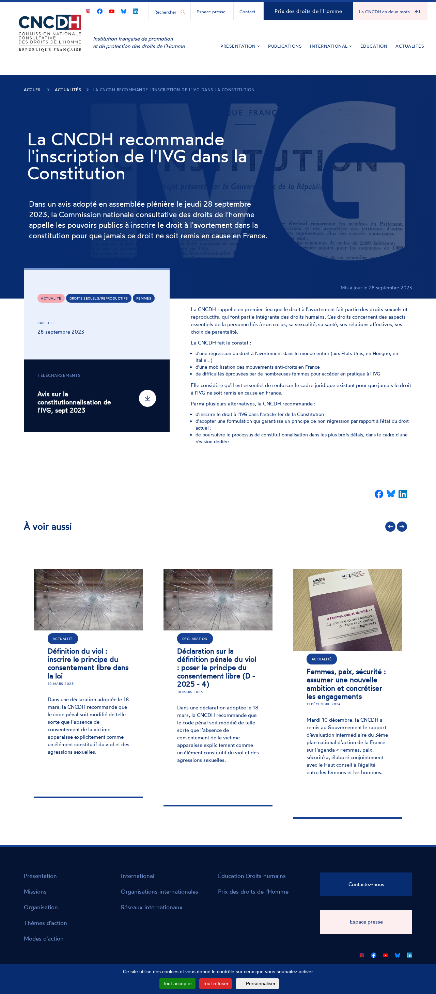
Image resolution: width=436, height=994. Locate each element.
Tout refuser (216, 983)
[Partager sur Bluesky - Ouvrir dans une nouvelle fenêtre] (391, 494)
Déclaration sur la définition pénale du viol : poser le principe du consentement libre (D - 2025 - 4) (216, 667)
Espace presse (211, 11)
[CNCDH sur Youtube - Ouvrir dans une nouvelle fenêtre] (111, 10)
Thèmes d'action (45, 922)
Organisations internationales (159, 891)
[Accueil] (50, 43)
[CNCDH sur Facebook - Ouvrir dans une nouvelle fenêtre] (100, 10)
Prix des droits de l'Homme (308, 11)
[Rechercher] (183, 12)
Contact (247, 11)
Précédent (390, 527)
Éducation (374, 46)
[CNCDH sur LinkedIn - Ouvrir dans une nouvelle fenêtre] (135, 10)
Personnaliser (261, 983)
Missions (35, 891)
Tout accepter (177, 983)
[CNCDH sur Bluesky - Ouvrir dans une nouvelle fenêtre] (123, 10)
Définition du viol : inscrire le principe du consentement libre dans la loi (88, 663)
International (329, 46)
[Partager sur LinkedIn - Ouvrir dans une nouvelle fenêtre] (403, 494)
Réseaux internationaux (152, 907)
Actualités (409, 46)
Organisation (41, 907)
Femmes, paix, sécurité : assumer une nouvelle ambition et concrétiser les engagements (346, 683)
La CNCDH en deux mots (384, 11)
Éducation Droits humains (252, 875)
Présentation (238, 46)
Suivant (402, 527)
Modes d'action (44, 938)
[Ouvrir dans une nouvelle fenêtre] (88, 10)
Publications (285, 46)
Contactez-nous (366, 884)
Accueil (33, 89)
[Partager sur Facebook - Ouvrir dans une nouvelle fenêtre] (379, 494)
